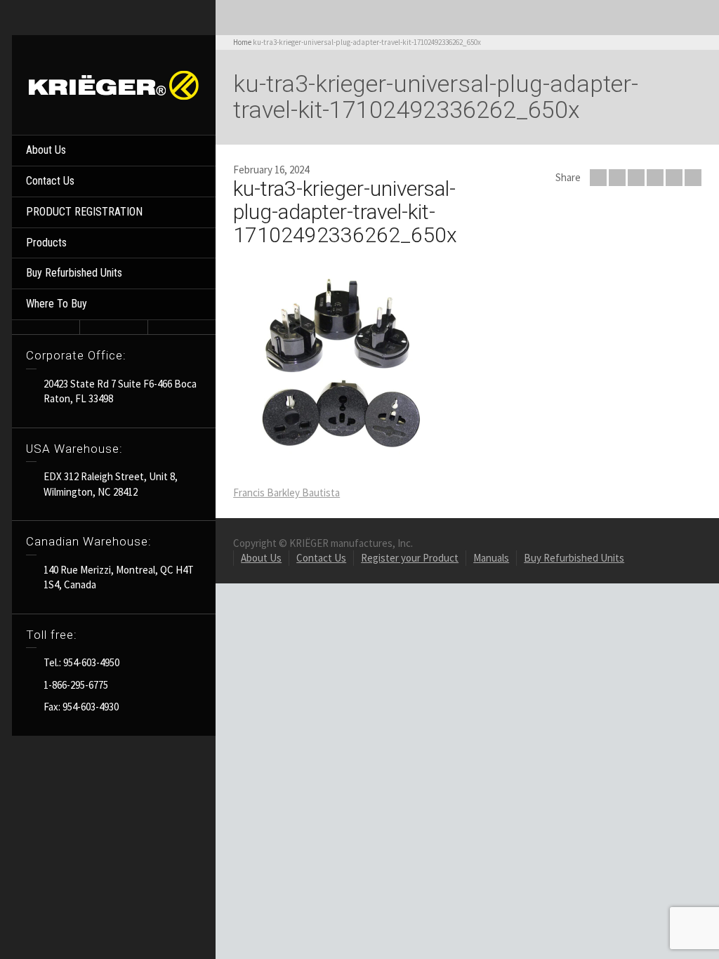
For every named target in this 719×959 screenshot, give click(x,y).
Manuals (491, 557)
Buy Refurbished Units (74, 272)
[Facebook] (636, 177)
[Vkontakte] (693, 177)
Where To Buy (56, 303)
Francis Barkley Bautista (286, 492)
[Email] (598, 177)
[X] (617, 177)
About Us (46, 150)
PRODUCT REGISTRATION (84, 211)
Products (46, 242)
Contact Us (50, 180)
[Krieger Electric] (114, 84)
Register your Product (410, 557)
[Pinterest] (655, 177)
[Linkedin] (674, 177)
